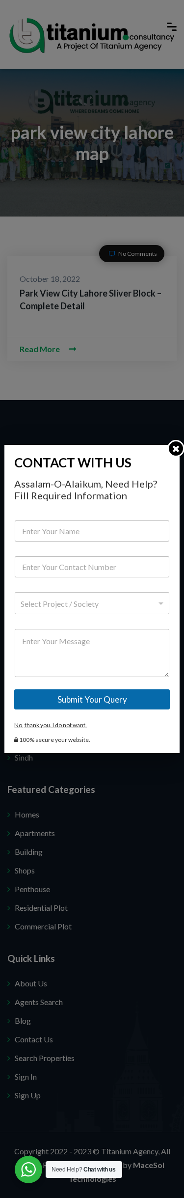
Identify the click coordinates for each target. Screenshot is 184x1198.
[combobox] (92, 603)
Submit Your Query (92, 699)
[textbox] (89, 604)
